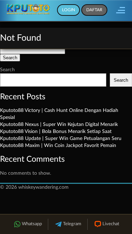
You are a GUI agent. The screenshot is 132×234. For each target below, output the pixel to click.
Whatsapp (32, 224)
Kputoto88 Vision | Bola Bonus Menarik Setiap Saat (56, 131)
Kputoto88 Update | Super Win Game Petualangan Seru (60, 138)
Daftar (94, 10)
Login (68, 10)
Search (7, 69)
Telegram (72, 224)
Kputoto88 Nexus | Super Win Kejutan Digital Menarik (59, 124)
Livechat (110, 224)
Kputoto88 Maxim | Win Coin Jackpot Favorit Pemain (58, 145)
